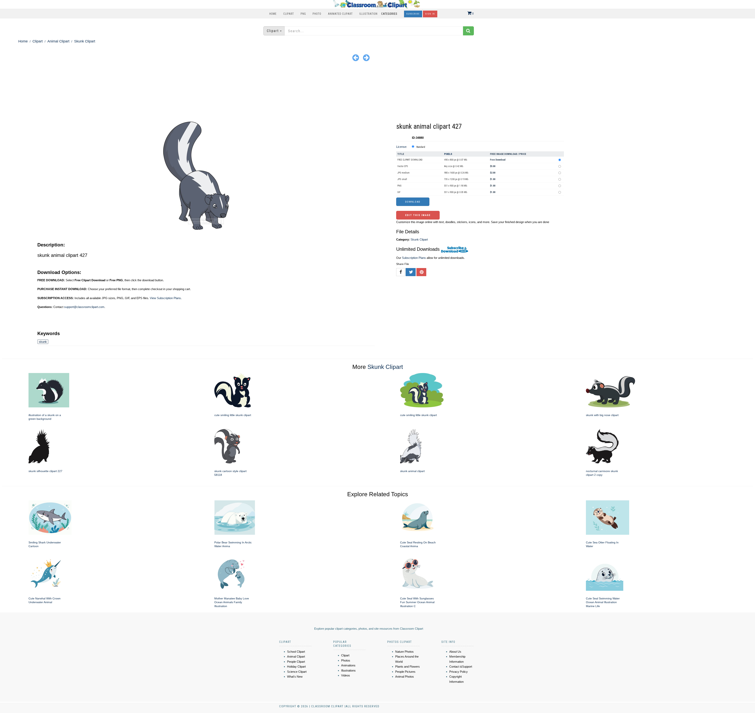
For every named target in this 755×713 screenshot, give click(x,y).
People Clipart (296, 661)
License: (401, 146)
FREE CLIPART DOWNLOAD (410, 159)
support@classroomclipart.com (84, 307)
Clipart (288, 13)
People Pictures (405, 671)
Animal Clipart (58, 41)
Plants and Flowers (407, 666)
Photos (345, 660)
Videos (345, 675)
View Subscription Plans (165, 298)
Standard (420, 147)
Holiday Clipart (296, 666)
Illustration (368, 13)
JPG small (402, 179)
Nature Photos (404, 651)
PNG (303, 13)
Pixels (448, 154)
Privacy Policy (458, 671)
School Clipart (296, 651)
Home (273, 13)
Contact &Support (460, 666)
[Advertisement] (377, 92)
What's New (295, 676)
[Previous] (355, 57)
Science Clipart (297, 671)
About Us (455, 651)
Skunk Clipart (84, 41)
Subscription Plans (414, 257)
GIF (399, 192)
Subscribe (413, 14)
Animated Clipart (340, 13)
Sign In (430, 14)
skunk (43, 341)
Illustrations (348, 670)
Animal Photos (404, 676)
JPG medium (403, 172)
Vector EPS (402, 166)
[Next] (366, 57)
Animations (348, 665)
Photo (317, 13)
